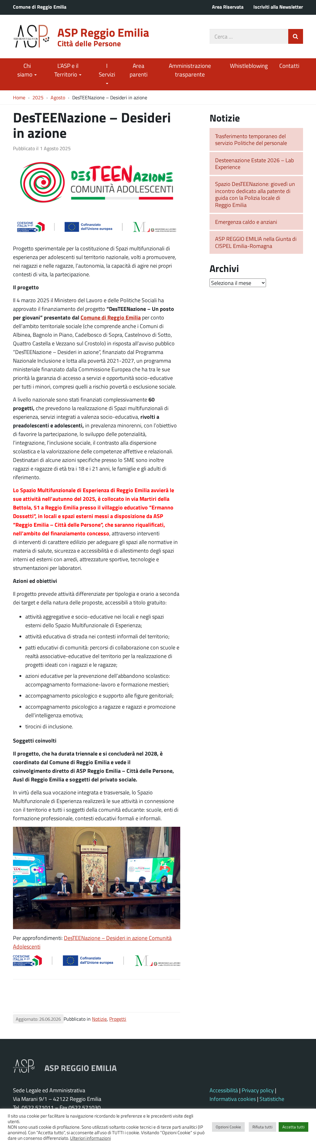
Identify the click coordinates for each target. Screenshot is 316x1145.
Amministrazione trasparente (190, 69)
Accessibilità (224, 1090)
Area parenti (139, 69)
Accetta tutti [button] (293, 1127)
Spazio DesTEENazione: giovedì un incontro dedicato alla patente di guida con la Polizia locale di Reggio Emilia (255, 194)
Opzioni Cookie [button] (228, 1127)
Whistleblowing (249, 65)
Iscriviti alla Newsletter (278, 6)
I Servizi (107, 69)
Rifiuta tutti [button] (262, 1127)
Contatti (289, 65)
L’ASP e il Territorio (66, 69)
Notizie (99, 1018)
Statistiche (272, 1098)
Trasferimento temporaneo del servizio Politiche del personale (251, 139)
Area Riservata (227, 6)
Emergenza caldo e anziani (246, 221)
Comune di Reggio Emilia (39, 6)
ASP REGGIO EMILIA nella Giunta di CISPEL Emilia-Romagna (256, 242)
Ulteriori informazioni (90, 1138)
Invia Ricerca (295, 36)
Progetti (117, 1018)
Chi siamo (25, 69)
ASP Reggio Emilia (103, 32)
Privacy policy (258, 1090)
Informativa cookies (233, 1098)
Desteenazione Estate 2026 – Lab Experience (254, 163)
